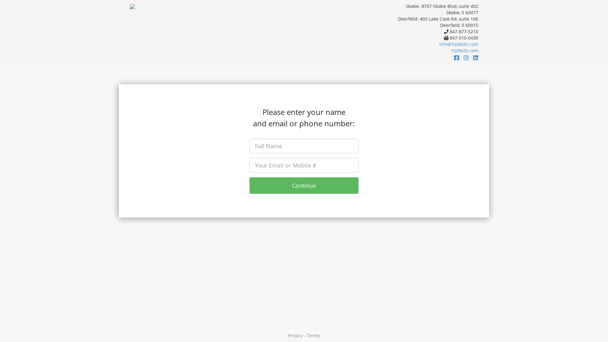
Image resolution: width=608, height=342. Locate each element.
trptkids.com (465, 51)
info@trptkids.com (458, 44)
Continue (304, 185)
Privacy (295, 335)
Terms (313, 335)
